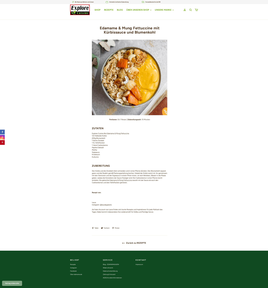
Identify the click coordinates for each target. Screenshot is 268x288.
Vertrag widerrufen (12, 283)
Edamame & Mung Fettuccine (121, 180)
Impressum (139, 264)
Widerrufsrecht (108, 268)
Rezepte (73, 264)
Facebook (73, 271)
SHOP (97, 10)
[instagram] (2, 137)
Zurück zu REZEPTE (136, 243)
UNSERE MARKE (163, 10)
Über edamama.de (76, 274)
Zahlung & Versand (109, 274)
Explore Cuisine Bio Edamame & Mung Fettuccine (110, 133)
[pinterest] (2, 142)
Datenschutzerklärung (110, 271)
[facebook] (2, 132)
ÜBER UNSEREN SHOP (138, 10)
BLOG (120, 10)
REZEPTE (108, 10)
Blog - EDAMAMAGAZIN (111, 264)
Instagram (73, 268)
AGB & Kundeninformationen (112, 278)
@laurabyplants (106, 205)
